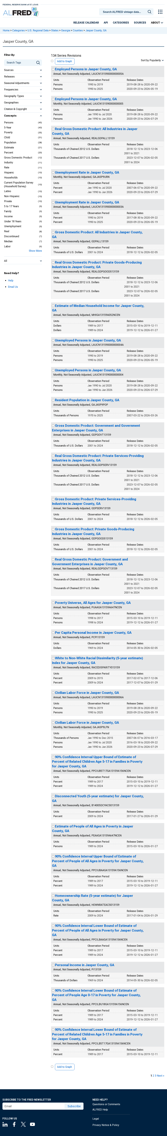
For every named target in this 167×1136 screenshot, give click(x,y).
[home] (21, 11)
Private (8, 201)
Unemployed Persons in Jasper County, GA (88, 340)
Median (8, 241)
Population (10, 142)
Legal (95, 1118)
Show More (35, 250)
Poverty (8, 132)
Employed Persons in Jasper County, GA (86, 69)
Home (6, 30)
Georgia (65, 30)
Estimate (9, 147)
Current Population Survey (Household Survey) (18, 184)
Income (8, 216)
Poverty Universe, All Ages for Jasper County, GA (93, 603)
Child (7, 137)
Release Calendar (86, 22)
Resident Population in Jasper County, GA (87, 400)
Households (11, 177)
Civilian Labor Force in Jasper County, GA (87, 693)
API (106, 22)
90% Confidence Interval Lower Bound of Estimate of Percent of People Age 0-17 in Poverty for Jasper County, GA (96, 995)
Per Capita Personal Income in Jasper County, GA (93, 633)
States (55, 30)
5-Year (7, 127)
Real (6, 231)
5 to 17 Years (11, 206)
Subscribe (74, 1106)
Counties (78, 30)
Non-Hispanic (12, 196)
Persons (8, 122)
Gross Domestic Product (18, 157)
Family (7, 211)
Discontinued (11, 236)
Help (10, 280)
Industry (8, 162)
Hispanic (9, 172)
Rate (6, 167)
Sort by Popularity (151, 60)
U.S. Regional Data (38, 30)
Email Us (13, 286)
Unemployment (12, 226)
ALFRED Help (100, 1109)
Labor (7, 246)
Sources (140, 22)
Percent (8, 152)
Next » (160, 1075)
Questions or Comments (106, 1104)
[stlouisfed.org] (20, 4)
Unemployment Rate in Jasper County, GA (87, 172)
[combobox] (126, 11)
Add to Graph (64, 61)
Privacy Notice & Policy (105, 1125)
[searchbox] (126, 12)
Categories (121, 22)
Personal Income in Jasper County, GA (84, 965)
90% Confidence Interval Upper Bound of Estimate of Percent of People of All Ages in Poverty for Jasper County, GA (98, 861)
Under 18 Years (12, 221)
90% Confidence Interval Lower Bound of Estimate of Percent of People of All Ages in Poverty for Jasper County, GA (98, 930)
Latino (7, 191)
